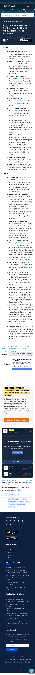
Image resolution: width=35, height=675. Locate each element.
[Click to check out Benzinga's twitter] (19, 523)
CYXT (18, 243)
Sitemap (27, 662)
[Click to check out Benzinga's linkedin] (14, 523)
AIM (15, 137)
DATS (28, 88)
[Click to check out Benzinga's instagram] (10, 523)
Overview (17, 462)
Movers (27, 501)
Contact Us (9, 557)
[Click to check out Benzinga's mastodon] (10, 527)
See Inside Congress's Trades (16, 420)
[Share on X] (6, 494)
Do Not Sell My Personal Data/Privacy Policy (17, 659)
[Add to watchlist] (30, 431)
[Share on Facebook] (9, 494)
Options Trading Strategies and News (17, 601)
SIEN (27, 262)
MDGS (27, 327)
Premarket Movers (21, 504)
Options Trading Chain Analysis (15, 570)
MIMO (16, 297)
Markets (22, 501)
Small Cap (24, 499)
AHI (20, 147)
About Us (8, 550)
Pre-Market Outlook (13, 501)
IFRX (26, 165)
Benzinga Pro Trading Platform (15, 599)
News (9, 499)
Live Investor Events (12, 618)
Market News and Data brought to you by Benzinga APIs (17, 480)
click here (18, 490)
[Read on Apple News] (26, 40)
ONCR (28, 177)
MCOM (18, 101)
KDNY (18, 78)
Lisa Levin (7, 37)
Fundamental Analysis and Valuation (17, 613)
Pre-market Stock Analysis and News (17, 621)
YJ (24, 287)
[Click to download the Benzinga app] (12, 532)
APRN (16, 223)
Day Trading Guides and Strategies (16, 615)
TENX (18, 111)
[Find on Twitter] (26, 37)
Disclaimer (8, 662)
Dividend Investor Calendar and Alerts (17, 575)
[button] (28, 6)
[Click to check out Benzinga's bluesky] (6, 527)
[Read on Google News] (13, 40)
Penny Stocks (16, 499)
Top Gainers (11, 506)
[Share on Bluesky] (12, 494)
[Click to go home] (9, 6)
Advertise (8, 555)
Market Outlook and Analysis (14, 585)
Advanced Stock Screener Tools (15, 567)
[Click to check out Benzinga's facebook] (6, 523)
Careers (8, 552)
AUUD (27, 52)
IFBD (30, 61)
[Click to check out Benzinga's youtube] (23, 523)
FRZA (28, 305)
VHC (15, 197)
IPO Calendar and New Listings (15, 582)
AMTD (30, 280)
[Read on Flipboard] (4, 40)
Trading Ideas (11, 504)
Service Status (18, 662)
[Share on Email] (15, 494)
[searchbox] (19, 15)
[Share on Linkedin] (3, 494)
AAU (15, 159)
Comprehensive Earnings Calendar (16, 572)
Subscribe (11, 649)
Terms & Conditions (17, 657)
